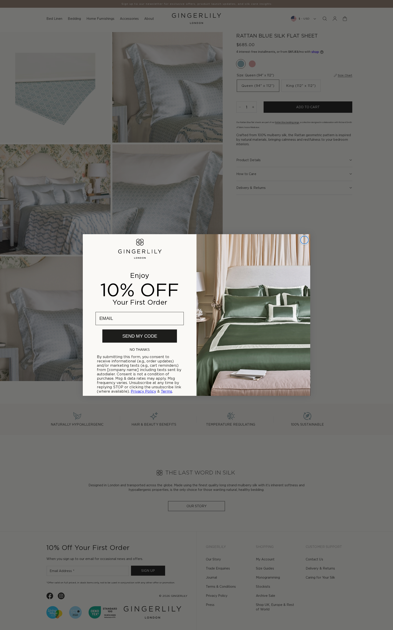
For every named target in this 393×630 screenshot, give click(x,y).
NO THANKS (140, 349)
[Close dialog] (304, 240)
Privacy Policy (143, 391)
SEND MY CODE (139, 336)
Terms (166, 391)
